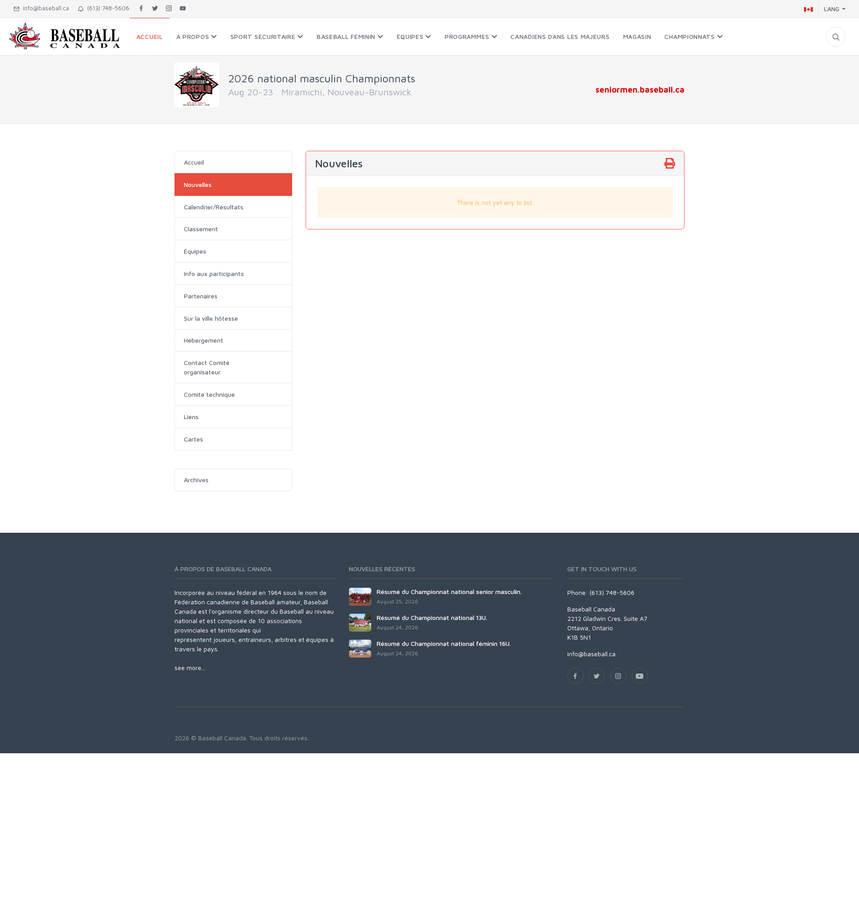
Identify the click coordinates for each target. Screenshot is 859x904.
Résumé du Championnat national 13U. (432, 617)
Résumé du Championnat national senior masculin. (449, 591)
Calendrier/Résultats (213, 207)
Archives (196, 480)
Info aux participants (214, 273)
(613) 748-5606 (106, 8)
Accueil (194, 162)
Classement (201, 229)
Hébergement (203, 340)
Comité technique (209, 394)
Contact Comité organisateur (207, 367)
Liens (191, 416)
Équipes (195, 251)
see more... (189, 667)
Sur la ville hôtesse (211, 318)
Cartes (193, 439)
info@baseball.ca (44, 8)
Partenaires (200, 296)
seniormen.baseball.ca (640, 89)
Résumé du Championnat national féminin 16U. (444, 643)
